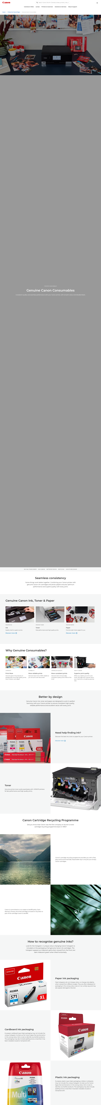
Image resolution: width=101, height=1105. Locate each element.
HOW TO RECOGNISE (71, 569)
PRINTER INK (9, 624)
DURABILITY (31, 670)
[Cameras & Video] (34, 7)
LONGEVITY (8, 670)
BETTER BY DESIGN (52, 569)
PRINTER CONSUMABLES (50, 286)
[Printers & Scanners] (53, 7)
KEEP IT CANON (78, 670)
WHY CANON (41, 569)
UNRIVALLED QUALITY (56, 670)
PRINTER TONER (40, 624)
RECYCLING (61, 569)
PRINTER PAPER (70, 624)
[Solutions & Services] (67, 7)
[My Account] (97, 3)
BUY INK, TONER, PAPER (30, 569)
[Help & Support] (77, 7)
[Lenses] (40, 7)
